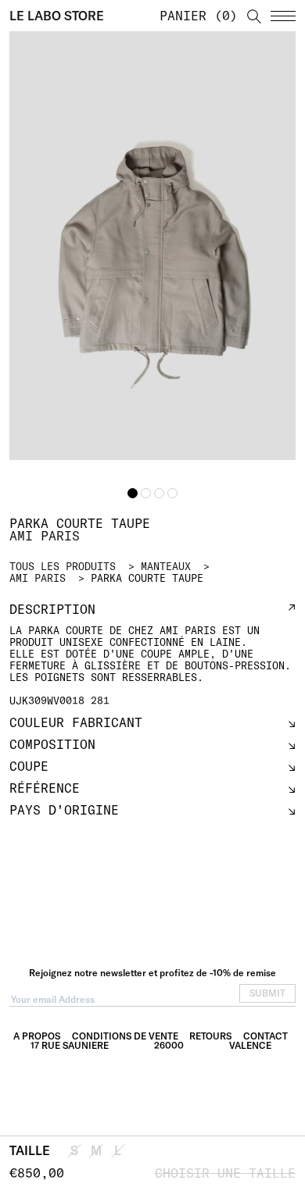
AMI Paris (37, 578)
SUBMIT (267, 993)
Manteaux (166, 566)
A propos (36, 1036)
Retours (210, 1036)
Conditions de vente (125, 1036)
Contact (265, 1036)
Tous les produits (62, 566)
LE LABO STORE (56, 15)
